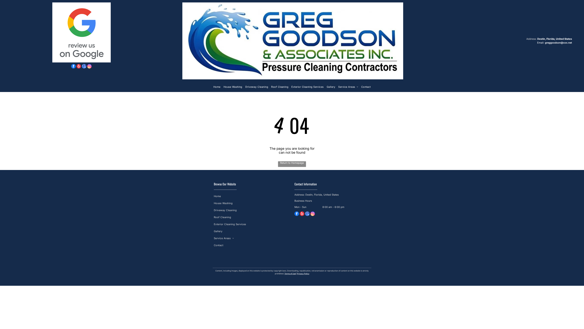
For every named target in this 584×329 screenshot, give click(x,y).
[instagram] (89, 66)
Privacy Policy (303, 273)
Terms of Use (290, 273)
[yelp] (78, 66)
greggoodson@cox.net (558, 42)
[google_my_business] (84, 66)
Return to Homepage (292, 162)
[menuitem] (217, 87)
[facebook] (73, 66)
